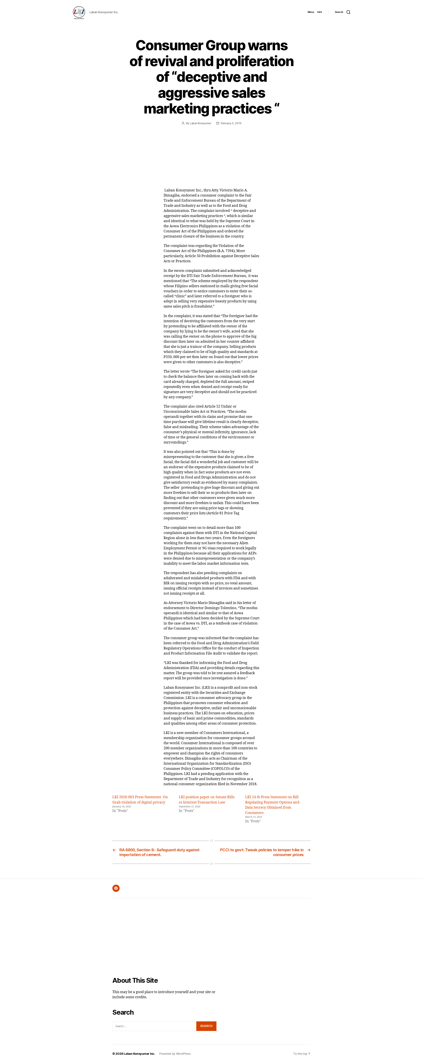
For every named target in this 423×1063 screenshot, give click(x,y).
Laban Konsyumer (200, 123)
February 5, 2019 (231, 123)
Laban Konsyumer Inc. (139, 1053)
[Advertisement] (211, 163)
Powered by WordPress (175, 1053)
